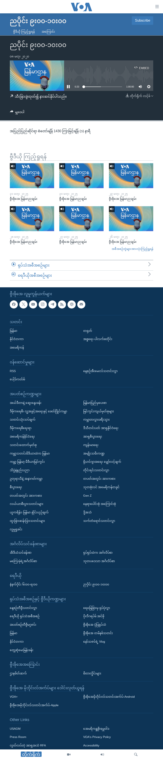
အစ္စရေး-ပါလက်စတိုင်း (97, 339)
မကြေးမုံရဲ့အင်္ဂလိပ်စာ (23, 561)
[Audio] (102, 754)
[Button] (17, 113)
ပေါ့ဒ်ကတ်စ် (17, 379)
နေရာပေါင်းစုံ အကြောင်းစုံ (99, 504)
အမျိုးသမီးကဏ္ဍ (94, 453)
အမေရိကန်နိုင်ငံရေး (22, 436)
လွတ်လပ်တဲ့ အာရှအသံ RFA (28, 745)
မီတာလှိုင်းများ (92, 673)
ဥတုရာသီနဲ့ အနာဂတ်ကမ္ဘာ (26, 478)
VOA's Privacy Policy (97, 737)
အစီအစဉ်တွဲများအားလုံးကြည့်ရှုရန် (132, 248)
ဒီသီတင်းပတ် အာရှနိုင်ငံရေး (100, 428)
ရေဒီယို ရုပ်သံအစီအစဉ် (24, 616)
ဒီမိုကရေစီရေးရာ (20, 428)
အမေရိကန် (17, 347)
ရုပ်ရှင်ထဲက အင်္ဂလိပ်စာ (97, 552)
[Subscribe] (81, 304)
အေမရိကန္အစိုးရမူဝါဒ (96, 728)
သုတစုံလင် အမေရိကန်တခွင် (101, 487)
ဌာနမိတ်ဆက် (18, 673)
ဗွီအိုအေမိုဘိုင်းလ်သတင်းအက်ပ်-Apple (34, 705)
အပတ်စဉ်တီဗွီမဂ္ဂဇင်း (23, 625)
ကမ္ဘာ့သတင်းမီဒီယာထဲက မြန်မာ (30, 453)
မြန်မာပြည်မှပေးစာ (95, 402)
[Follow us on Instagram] (43, 304)
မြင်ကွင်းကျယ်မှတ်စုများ (98, 411)
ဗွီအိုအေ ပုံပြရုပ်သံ (94, 625)
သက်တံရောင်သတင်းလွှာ (99, 520)
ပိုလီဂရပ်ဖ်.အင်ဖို (93, 616)
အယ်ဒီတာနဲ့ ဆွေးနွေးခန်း (25, 402)
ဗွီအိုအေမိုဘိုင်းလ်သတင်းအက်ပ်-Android (109, 697)
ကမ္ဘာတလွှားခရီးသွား (96, 419)
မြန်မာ (13, 330)
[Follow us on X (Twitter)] (23, 304)
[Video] (68, 754)
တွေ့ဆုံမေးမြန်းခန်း (21, 650)
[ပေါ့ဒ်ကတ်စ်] (71, 304)
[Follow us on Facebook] (14, 304)
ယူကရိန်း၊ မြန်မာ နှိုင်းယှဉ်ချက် (29, 512)
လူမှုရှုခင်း (16, 529)
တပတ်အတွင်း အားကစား (26, 495)
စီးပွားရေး (16, 487)
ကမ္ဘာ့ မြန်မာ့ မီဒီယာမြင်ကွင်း (27, 462)
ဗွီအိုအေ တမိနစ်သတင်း (98, 633)
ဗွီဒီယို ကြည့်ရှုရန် (24, 31)
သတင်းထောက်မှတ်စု (23, 445)
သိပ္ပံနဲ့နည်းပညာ (20, 470)
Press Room (18, 737)
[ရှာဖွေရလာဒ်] (135, 754)
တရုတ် (87, 330)
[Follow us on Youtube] (33, 304)
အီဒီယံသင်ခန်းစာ (20, 552)
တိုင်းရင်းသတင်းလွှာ (96, 470)
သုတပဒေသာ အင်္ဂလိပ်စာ (99, 561)
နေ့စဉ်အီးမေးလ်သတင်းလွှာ (100, 371)
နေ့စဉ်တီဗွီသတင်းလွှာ (23, 608)
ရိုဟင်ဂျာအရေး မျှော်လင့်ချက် (102, 462)
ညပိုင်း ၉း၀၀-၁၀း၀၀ (96, 584)
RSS (13, 371)
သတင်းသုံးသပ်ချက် (22, 419)
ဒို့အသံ (87, 512)
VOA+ (14, 697)
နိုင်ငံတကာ (17, 339)
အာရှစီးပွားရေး (92, 436)
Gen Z (87, 495)
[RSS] (62, 304)
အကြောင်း (48, 31)
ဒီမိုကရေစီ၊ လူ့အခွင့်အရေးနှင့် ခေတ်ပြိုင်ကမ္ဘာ (38, 411)
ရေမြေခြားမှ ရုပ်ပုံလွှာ (96, 608)
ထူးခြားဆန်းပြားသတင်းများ (27, 520)
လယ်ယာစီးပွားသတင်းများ (26, 504)
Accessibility (91, 745)
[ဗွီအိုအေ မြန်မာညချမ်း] (32, 175)
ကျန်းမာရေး (90, 445)
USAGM (15, 728)
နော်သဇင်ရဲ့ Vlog (94, 641)
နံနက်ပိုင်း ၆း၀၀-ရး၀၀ (23, 584)
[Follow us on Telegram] (52, 304)
